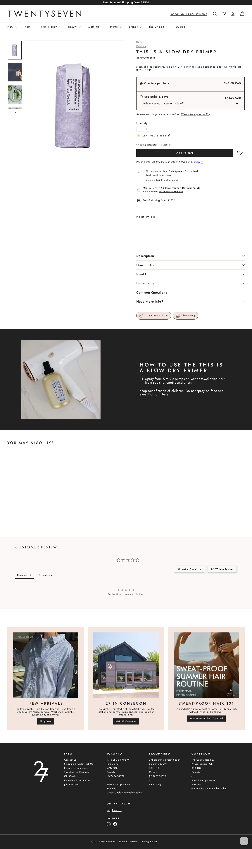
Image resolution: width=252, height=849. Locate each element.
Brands (134, 27)
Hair (28, 27)
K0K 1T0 (196, 768)
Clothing (94, 27)
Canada (111, 772)
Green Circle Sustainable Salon (124, 792)
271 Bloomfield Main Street (164, 760)
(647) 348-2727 (116, 776)
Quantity (142, 123)
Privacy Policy (149, 841)
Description (145, 256)
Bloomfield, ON (158, 764)
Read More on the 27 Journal (206, 718)
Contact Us (70, 760)
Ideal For (143, 274)
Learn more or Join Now (171, 191)
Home (114, 27)
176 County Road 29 (203, 760)
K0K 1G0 (154, 768)
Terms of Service (128, 841)
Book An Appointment (119, 784)
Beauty (73, 27)
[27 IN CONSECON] (126, 665)
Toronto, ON (113, 764)
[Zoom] (74, 106)
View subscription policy (195, 114)
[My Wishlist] (224, 14)
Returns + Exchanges (75, 768)
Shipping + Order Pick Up (78, 764)
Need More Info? (149, 301)
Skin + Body (49, 27)
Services (111, 788)
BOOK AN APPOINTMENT (188, 14)
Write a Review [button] (224, 569)
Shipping (141, 144)
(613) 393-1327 (157, 776)
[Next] (14, 112)
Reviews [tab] (22, 574)
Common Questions (151, 292)
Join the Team (71, 784)
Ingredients (145, 283)
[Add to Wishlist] (240, 153)
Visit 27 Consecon (126, 721)
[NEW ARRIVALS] (45, 665)
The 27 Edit (157, 27)
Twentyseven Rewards (76, 772)
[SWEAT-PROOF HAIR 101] (206, 665)
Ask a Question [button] (191, 569)
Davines (141, 46)
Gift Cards (70, 776)
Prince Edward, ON (202, 764)
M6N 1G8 (112, 768)
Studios (180, 27)
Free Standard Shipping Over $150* (126, 2)
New (10, 27)
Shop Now (45, 721)
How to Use (145, 265)
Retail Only (155, 784)
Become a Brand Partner (77, 780)
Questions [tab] (45, 574)
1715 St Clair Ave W (118, 760)
